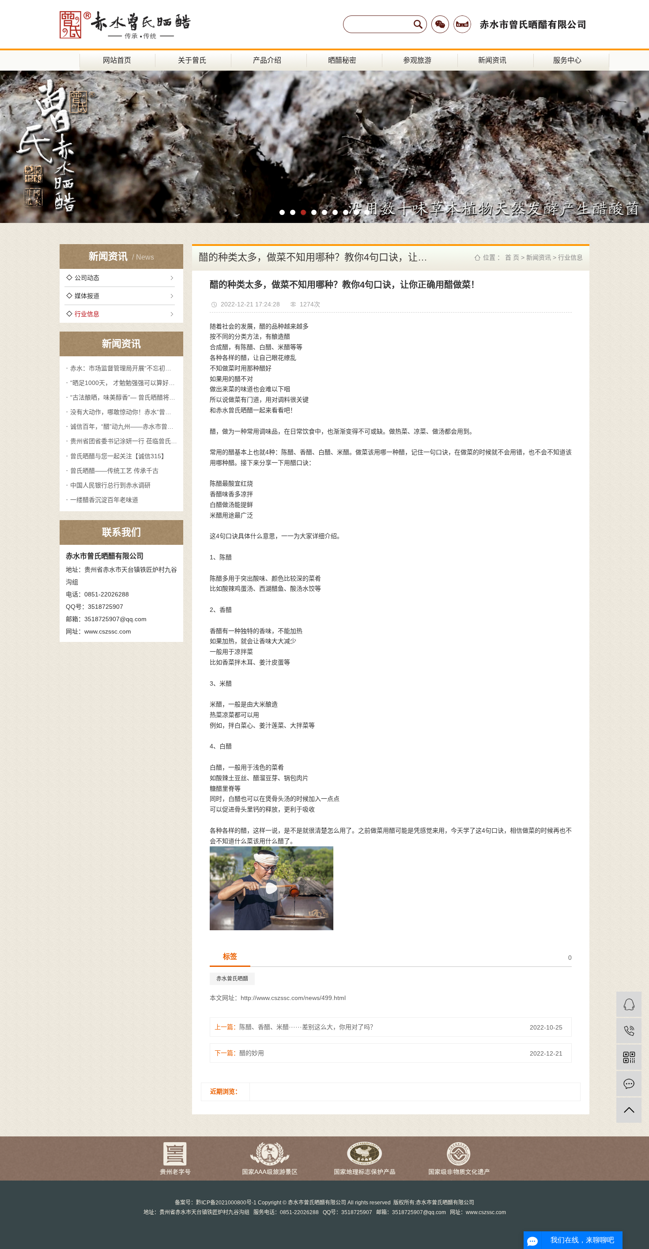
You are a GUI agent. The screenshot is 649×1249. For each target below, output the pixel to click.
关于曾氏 (192, 60)
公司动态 (87, 277)
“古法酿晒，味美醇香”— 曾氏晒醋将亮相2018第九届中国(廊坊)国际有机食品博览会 (123, 397)
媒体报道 (87, 295)
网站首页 (117, 60)
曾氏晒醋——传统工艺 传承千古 (114, 470)
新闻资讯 (492, 60)
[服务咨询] (628, 1004)
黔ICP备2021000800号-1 (226, 1203)
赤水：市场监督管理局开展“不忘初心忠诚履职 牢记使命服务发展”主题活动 (123, 368)
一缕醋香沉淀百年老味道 (104, 499)
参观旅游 (417, 60)
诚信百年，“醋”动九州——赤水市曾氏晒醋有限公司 (123, 426)
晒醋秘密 (342, 60)
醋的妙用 (251, 1053)
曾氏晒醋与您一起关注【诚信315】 (118, 456)
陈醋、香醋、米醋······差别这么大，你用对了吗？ (307, 1026)
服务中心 (567, 60)
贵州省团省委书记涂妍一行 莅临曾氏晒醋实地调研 (123, 441)
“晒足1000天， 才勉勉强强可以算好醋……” (123, 382)
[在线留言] (628, 1083)
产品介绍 (267, 60)
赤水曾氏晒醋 (232, 979)
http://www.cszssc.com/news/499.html (293, 997)
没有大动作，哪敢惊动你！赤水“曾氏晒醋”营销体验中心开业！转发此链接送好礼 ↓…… (123, 411)
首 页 (512, 257)
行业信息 (87, 313)
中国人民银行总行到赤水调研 (110, 485)
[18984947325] (628, 1030)
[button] (282, 212)
